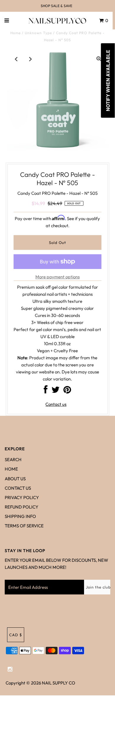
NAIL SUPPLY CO (58, 683)
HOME (11, 469)
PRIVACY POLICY (22, 497)
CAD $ (15, 634)
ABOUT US (15, 478)
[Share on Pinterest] (67, 391)
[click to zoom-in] (98, 58)
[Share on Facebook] (45, 391)
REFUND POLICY (21, 507)
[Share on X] (55, 391)
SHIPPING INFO (20, 516)
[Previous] (16, 58)
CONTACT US (18, 488)
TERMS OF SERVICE (24, 526)
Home (15, 33)
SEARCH (13, 459)
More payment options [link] (57, 277)
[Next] (30, 58)
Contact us (55, 404)
